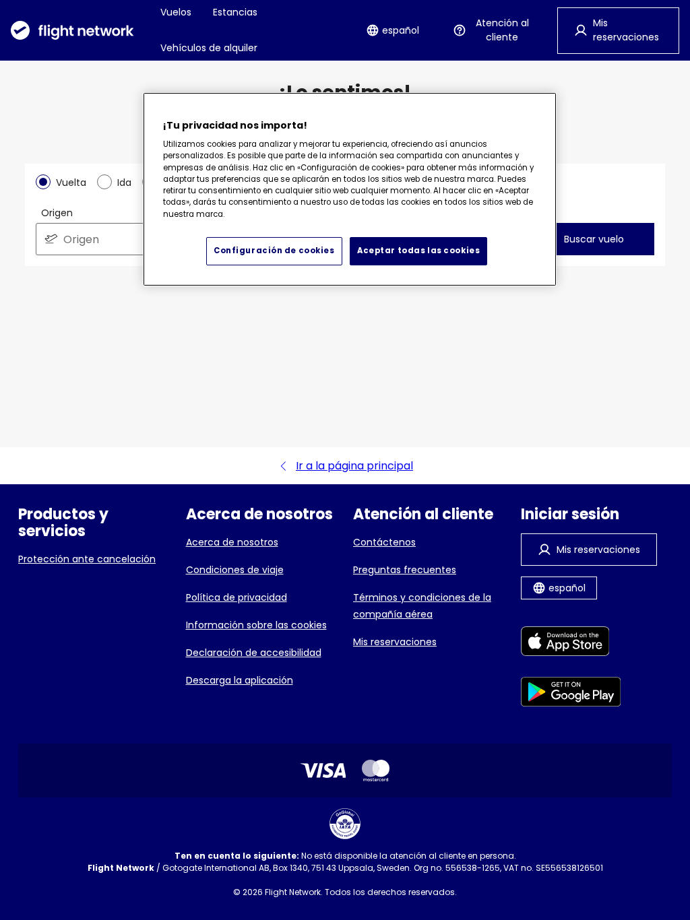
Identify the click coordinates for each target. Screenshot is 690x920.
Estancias (235, 12)
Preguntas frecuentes (404, 570)
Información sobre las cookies (256, 625)
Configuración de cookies (274, 250)
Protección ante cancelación (87, 559)
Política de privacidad (236, 597)
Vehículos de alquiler (208, 48)
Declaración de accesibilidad (253, 652)
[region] (350, 189)
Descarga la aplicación (239, 680)
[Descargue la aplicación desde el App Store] (571, 643)
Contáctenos (384, 542)
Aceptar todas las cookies (418, 250)
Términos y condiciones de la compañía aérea (422, 606)
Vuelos (175, 12)
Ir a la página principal (354, 465)
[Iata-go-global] (345, 823)
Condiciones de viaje (235, 570)
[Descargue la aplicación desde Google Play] (571, 694)
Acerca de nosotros (232, 542)
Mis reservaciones (395, 642)
